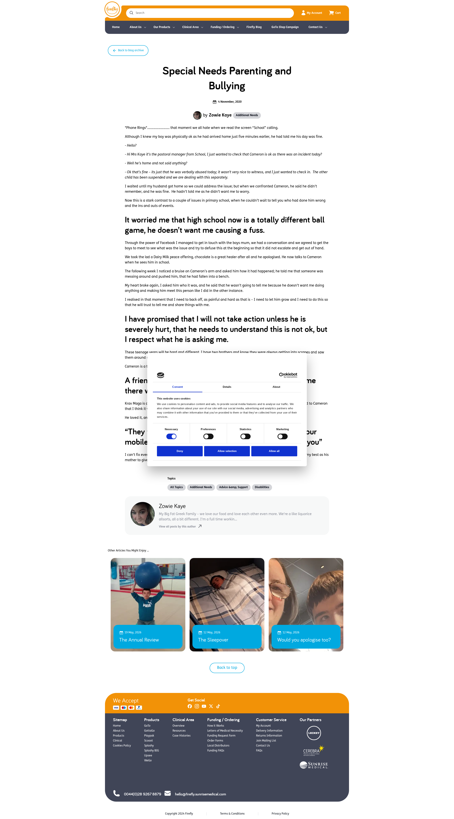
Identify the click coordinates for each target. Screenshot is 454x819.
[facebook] (190, 707)
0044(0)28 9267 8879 (142, 794)
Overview (178, 725)
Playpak (149, 735)
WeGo (148, 760)
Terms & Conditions (232, 813)
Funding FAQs (215, 750)
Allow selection (227, 451)
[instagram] (197, 707)
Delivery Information (269, 730)
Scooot (148, 740)
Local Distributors (218, 745)
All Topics (176, 487)
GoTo (147, 725)
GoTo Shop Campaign (285, 27)
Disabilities (262, 487)
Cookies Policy (122, 745)
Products (118, 735)
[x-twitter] (211, 707)
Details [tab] (227, 386)
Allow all (274, 451)
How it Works (215, 725)
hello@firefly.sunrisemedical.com (200, 794)
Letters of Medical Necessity (225, 730)
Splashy (149, 745)
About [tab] (276, 386)
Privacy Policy (280, 813)
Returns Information (269, 735)
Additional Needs (247, 115)
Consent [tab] (177, 386)
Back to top (227, 668)
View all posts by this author (177, 526)
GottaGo (149, 730)
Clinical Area (190, 27)
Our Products (162, 27)
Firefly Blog (254, 27)
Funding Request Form (221, 735)
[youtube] (204, 707)
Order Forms (215, 740)
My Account (314, 13)
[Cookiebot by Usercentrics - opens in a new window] (281, 375)
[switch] (208, 436)
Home (116, 27)
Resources (179, 730)
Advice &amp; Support (233, 487)
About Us (136, 27)
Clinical (117, 740)
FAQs (259, 750)
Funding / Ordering (222, 27)
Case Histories (181, 735)
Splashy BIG (151, 750)
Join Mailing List (266, 740)
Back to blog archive (131, 50)
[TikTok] (218, 707)
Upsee (148, 755)
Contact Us (316, 27)
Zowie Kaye (220, 115)
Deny (180, 451)
